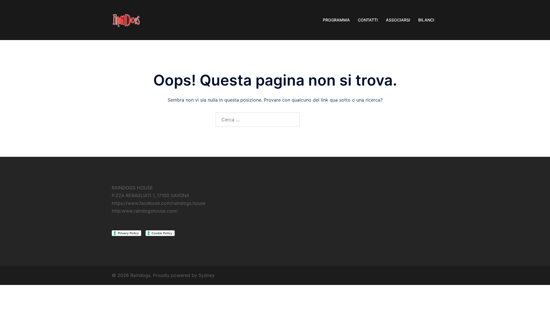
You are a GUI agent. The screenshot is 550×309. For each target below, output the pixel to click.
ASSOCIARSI (398, 19)
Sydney (207, 275)
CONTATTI (368, 19)
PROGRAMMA (336, 19)
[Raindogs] (126, 19)
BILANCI (426, 19)
